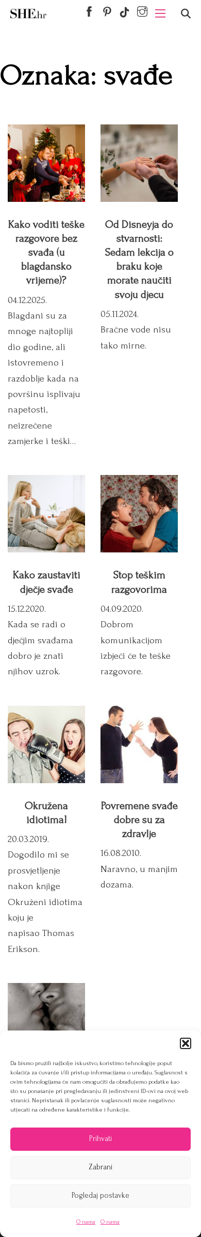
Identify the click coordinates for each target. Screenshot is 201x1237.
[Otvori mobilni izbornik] (160, 13)
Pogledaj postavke (100, 1195)
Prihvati (100, 1138)
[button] (185, 1043)
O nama (85, 1221)
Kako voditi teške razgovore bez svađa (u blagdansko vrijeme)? (46, 252)
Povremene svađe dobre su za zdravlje (139, 819)
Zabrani (100, 1167)
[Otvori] (186, 14)
